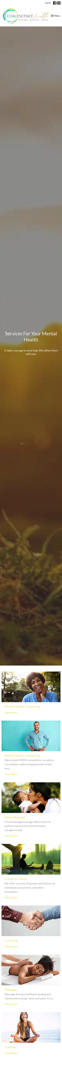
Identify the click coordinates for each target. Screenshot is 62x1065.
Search (48, 3)
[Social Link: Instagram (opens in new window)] (58, 3)
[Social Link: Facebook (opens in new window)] (54, 3)
